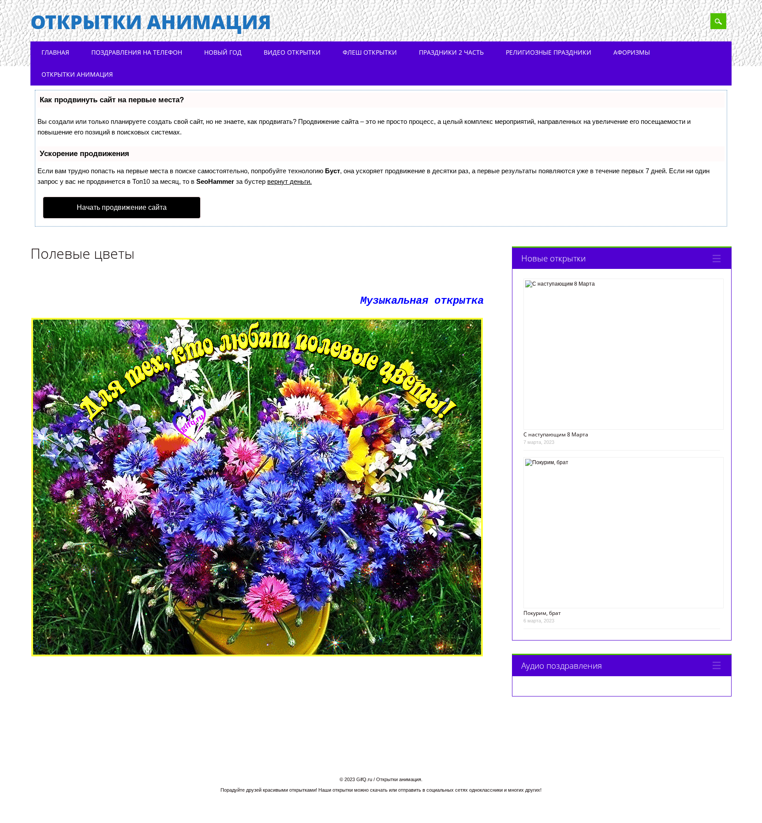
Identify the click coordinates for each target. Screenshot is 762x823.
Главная (55, 52)
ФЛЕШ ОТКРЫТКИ (370, 52)
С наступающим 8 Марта (555, 434)
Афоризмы (631, 52)
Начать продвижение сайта (122, 207)
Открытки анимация (150, 21)
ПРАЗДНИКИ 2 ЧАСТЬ (451, 52)
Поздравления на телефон (136, 52)
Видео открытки (292, 52)
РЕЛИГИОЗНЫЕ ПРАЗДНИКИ (548, 52)
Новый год (223, 52)
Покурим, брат (542, 613)
